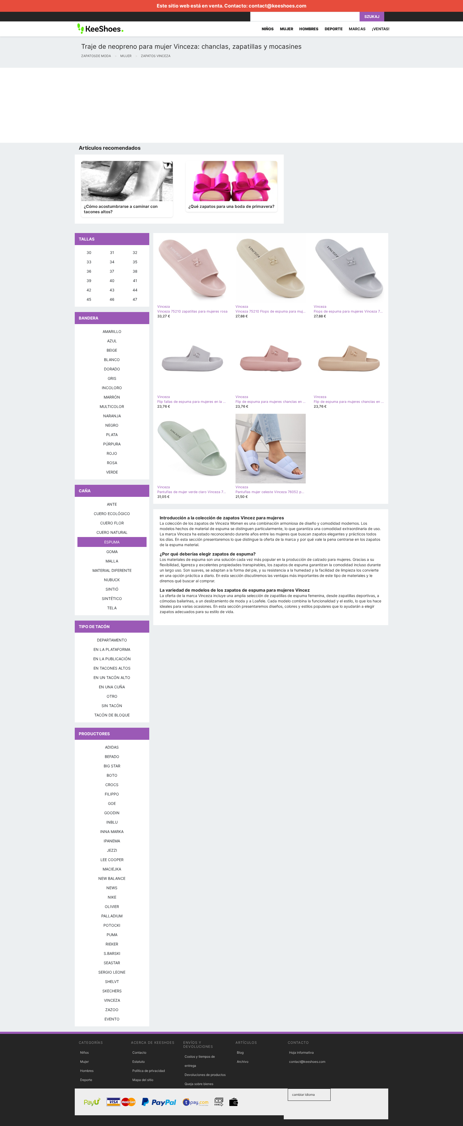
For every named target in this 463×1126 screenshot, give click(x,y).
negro (111, 425)
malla (112, 561)
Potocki (111, 925)
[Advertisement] (161, 105)
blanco (112, 359)
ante (112, 504)
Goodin (112, 812)
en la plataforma (112, 649)
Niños (84, 1052)
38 (135, 271)
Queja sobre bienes (199, 1084)
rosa (112, 462)
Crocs (111, 784)
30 (89, 252)
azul (112, 341)
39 (89, 280)
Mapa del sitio (142, 1080)
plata (112, 434)
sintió (112, 589)
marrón (112, 397)
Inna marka (112, 831)
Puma (112, 934)
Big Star (112, 766)
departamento (112, 640)
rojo (112, 453)
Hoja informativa (301, 1052)
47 (135, 299)
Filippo (112, 794)
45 (89, 299)
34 (112, 262)
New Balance (111, 878)
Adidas (112, 747)
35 (135, 262)
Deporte (86, 1080)
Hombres (87, 1071)
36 (89, 271)
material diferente (112, 570)
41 (135, 280)
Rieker (112, 944)
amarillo (112, 331)
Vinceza (112, 1000)
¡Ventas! (381, 29)
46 (112, 299)
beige (112, 350)
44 (135, 290)
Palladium (111, 916)
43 (112, 290)
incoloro (112, 387)
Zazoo (111, 1009)
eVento (112, 1019)
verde (112, 472)
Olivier (112, 906)
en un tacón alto (112, 677)
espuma (112, 542)
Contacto (139, 1052)
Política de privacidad (148, 1071)
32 (135, 252)
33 (89, 262)
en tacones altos (112, 668)
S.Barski (112, 953)
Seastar (112, 962)
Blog (240, 1052)
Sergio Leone (111, 972)
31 (112, 252)
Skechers (112, 991)
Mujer (84, 1062)
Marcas (357, 29)
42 (89, 290)
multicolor (112, 406)
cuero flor (112, 523)
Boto (112, 775)
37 (112, 271)
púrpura (112, 444)
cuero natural (112, 532)
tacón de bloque (112, 715)
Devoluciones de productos (205, 1075)
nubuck (112, 579)
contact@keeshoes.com (277, 6)
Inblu (112, 822)
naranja (112, 416)
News (111, 887)
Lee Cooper (112, 859)
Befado (112, 756)
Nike (112, 897)
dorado (112, 369)
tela (112, 608)
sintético (112, 598)
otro (112, 696)
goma (112, 551)
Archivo (242, 1062)
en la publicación (112, 658)
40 (112, 280)
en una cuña (112, 687)
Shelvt (112, 981)
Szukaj (371, 16)
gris (112, 378)
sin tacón (112, 705)
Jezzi (112, 850)
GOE (112, 803)
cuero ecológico (112, 513)
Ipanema (112, 841)
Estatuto (138, 1062)
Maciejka (112, 869)
